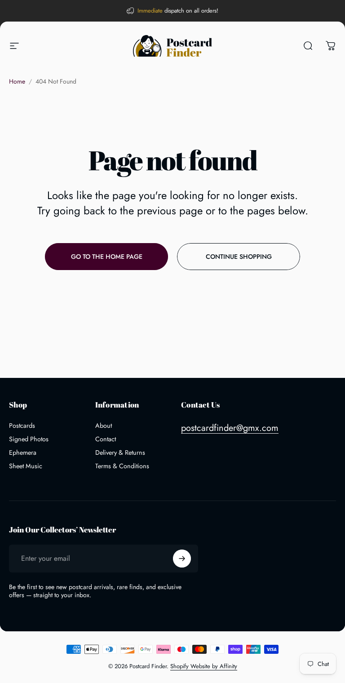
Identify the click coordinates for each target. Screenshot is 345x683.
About (103, 425)
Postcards (22, 425)
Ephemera (22, 452)
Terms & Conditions (122, 466)
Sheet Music (25, 466)
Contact (105, 439)
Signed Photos (29, 439)
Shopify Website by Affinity (203, 666)
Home (17, 81)
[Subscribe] (182, 559)
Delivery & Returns (120, 452)
